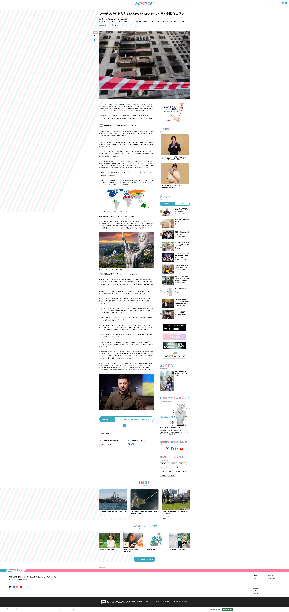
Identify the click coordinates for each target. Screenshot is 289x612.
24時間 (167, 204)
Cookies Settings (215, 609)
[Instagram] (176, 448)
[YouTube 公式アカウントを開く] (21, 587)
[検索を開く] (282, 3)
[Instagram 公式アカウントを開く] (17, 587)
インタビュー (256, 581)
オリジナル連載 (271, 578)
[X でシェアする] (95, 36)
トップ (100, 567)
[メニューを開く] (285, 3)
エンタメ (255, 578)
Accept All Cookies (227, 609)
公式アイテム (256, 593)
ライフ (101, 25)
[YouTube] (181, 448)
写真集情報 (255, 588)
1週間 (182, 204)
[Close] (286, 609)
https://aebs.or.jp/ (128, 602)
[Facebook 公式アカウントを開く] (14, 587)
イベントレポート (256, 586)
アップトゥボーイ (256, 591)
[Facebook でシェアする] (95, 40)
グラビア (255, 583)
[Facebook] (172, 448)
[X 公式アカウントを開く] (10, 587)
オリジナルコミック (272, 581)
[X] (167, 448)
